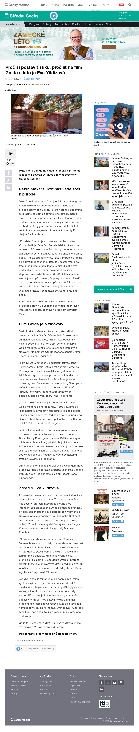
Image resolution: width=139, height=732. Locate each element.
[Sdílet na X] (8, 180)
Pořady (47, 24)
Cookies (84, 718)
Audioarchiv (125, 16)
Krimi (99, 115)
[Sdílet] (12, 164)
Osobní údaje (97, 718)
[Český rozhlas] (17, 5)
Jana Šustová (54, 135)
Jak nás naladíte (78, 681)
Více (110, 24)
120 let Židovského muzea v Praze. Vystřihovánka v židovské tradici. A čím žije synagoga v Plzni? (122, 313)
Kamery (122, 18)
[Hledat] (130, 5)
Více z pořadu (103, 300)
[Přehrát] (10, 154)
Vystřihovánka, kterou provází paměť (120, 330)
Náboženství (12, 24)
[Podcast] (7, 164)
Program (55, 5)
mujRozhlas (68, 5)
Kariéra (73, 693)
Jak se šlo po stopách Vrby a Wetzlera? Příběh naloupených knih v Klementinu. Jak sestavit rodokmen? (122, 372)
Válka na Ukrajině (19, 681)
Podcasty (45, 689)
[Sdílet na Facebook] (8, 173)
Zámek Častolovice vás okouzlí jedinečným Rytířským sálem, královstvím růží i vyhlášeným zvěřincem (122, 264)
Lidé (88, 24)
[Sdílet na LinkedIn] (8, 187)
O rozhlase (94, 5)
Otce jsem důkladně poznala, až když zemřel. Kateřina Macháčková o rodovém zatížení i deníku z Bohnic (122, 212)
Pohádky (100, 120)
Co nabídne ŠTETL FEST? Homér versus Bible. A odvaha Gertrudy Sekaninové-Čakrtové (121, 348)
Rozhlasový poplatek (80, 701)
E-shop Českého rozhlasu (110, 393)
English (125, 718)
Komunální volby (19, 685)
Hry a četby (101, 110)
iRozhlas (44, 5)
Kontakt (73, 697)
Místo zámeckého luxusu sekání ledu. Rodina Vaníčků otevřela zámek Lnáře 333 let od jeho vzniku (122, 189)
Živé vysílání (101, 130)
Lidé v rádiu (75, 689)
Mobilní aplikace (48, 693)
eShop (14, 693)
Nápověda (75, 685)
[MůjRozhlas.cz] (10, 90)
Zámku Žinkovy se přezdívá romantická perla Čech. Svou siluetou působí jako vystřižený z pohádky (122, 167)
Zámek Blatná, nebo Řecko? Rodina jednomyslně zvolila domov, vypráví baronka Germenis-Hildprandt (121, 238)
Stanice (81, 5)
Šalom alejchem (32, 79)
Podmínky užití (112, 718)
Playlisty (77, 24)
